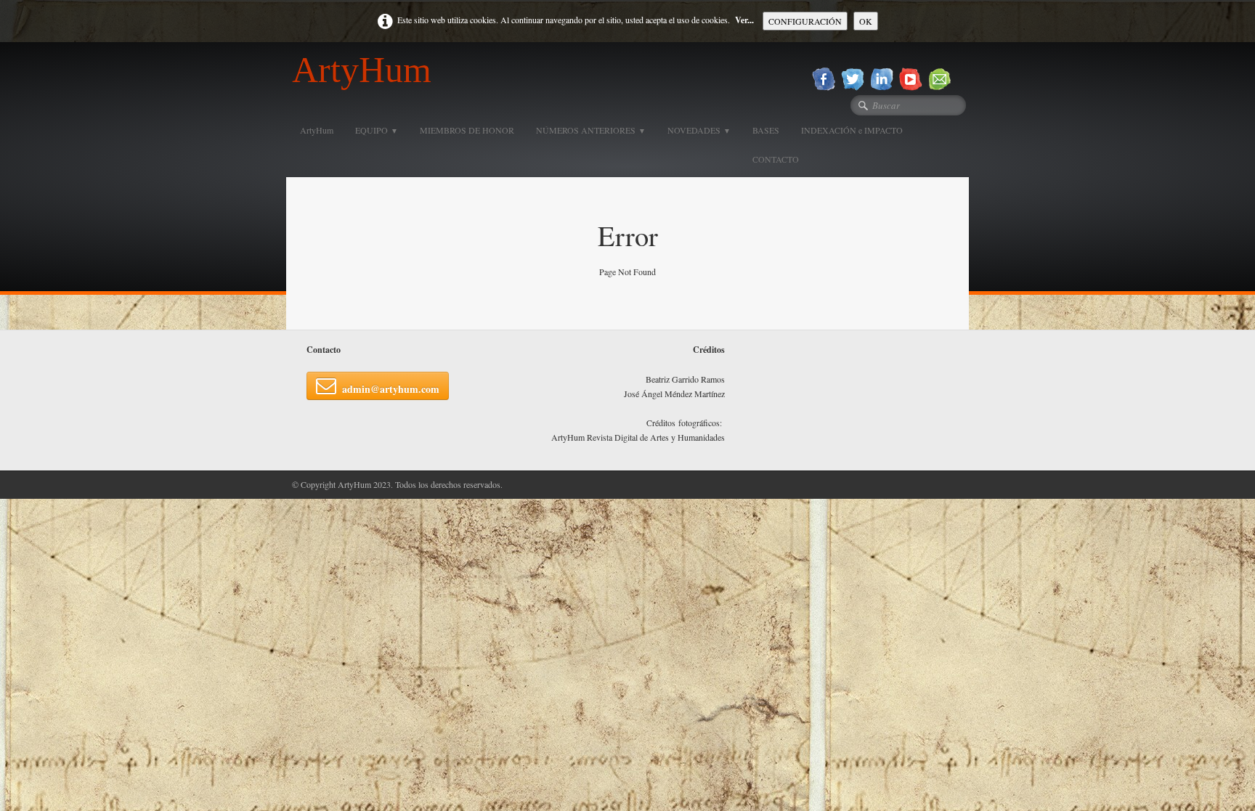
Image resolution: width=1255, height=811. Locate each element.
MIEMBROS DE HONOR (467, 130)
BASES (765, 130)
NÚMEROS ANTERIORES (591, 130)
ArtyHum (316, 130)
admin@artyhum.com (390, 388)
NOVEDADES (699, 130)
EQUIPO (376, 130)
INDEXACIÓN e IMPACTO (852, 130)
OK (865, 21)
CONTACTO (775, 159)
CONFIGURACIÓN (805, 21)
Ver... (744, 20)
